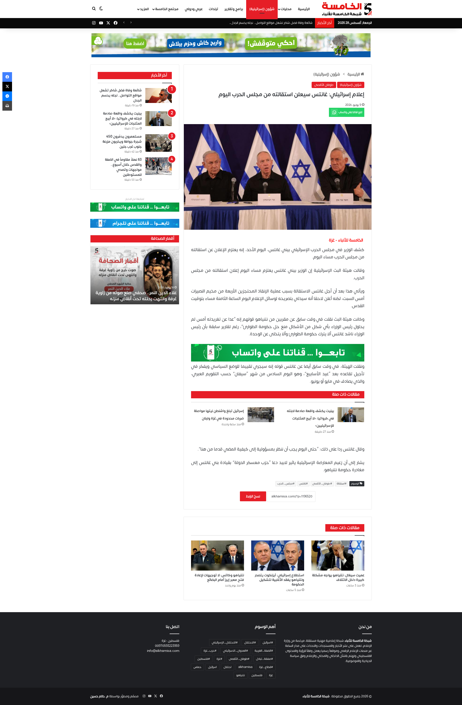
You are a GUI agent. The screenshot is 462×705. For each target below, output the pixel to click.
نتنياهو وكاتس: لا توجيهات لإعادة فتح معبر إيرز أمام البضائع (219, 577)
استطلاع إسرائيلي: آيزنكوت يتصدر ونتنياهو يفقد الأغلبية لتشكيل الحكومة (279, 579)
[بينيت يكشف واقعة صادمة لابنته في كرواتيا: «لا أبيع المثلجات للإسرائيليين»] (351, 414)
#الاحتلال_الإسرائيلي (224, 642)
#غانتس (303, 484)
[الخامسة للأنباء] (347, 9)
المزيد (144, 9)
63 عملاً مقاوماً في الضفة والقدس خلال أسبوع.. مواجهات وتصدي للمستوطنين (123, 167)
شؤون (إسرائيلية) (262, 9)
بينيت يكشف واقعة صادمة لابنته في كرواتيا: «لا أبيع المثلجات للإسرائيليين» (310, 418)
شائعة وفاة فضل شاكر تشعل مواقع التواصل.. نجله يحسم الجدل (272, 22)
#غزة (219, 658)
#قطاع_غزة (266, 667)
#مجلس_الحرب (286, 484)
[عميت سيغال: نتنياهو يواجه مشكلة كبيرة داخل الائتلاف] (337, 555)
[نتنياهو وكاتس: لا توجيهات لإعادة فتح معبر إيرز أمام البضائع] (217, 555)
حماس (197, 667)
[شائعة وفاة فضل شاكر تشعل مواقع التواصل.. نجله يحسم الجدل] (158, 95)
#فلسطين (203, 658)
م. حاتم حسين (99, 696)
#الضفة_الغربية (264, 650)
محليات (286, 9)
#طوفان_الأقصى (322, 484)
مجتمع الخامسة (167, 9)
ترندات (213, 9)
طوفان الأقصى (324, 85)
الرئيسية (304, 9)
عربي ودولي (194, 9)
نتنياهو (240, 675)
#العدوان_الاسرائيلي (235, 650)
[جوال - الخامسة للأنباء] (231, 45)
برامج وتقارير (234, 9)
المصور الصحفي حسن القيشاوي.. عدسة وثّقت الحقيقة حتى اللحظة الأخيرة (140, 295)
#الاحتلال (250, 642)
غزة (271, 675)
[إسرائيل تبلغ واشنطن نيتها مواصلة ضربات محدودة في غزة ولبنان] (261, 414)
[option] (134, 275)
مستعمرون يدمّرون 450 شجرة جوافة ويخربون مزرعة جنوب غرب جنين (122, 141)
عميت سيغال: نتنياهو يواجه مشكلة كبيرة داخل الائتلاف (338, 577)
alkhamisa (245, 667)
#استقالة (341, 484)
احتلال (227, 667)
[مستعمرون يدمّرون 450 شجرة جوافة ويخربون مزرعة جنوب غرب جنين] (158, 143)
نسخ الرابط (253, 496)
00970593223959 (167, 645)
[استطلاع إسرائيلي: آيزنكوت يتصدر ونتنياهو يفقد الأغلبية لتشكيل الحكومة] (277, 555)
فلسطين (256, 675)
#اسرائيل (268, 642)
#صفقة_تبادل (264, 658)
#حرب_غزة (210, 650)
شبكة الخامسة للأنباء (316, 696)
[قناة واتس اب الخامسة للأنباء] (277, 352)
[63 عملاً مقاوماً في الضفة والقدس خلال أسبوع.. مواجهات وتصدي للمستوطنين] (158, 166)
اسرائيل (212, 667)
